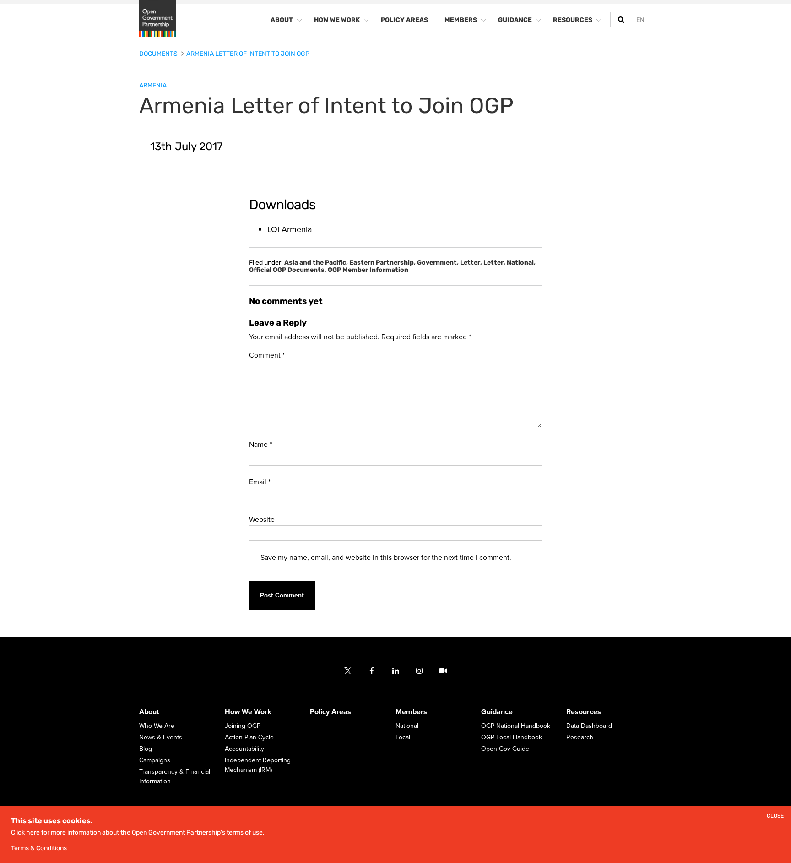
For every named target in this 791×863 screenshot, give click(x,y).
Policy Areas (330, 712)
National (521, 262)
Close (775, 816)
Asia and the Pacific (316, 262)
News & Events (160, 738)
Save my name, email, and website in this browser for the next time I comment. (385, 557)
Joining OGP (242, 726)
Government (438, 262)
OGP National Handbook (515, 726)
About (149, 712)
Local (403, 738)
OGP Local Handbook (511, 738)
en (640, 20)
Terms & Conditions (39, 848)
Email (260, 482)
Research (579, 738)
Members (411, 712)
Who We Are (156, 726)
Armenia (153, 85)
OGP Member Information (368, 270)
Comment (267, 355)
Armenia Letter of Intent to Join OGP (247, 54)
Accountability (244, 749)
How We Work (248, 712)
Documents (159, 54)
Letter (471, 262)
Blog (145, 749)
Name (260, 444)
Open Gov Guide (505, 749)
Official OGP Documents (287, 270)
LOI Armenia (289, 229)
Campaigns (154, 761)
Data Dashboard (589, 726)
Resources (583, 712)
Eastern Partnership (382, 262)
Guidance (497, 712)
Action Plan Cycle (249, 738)
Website (262, 519)
